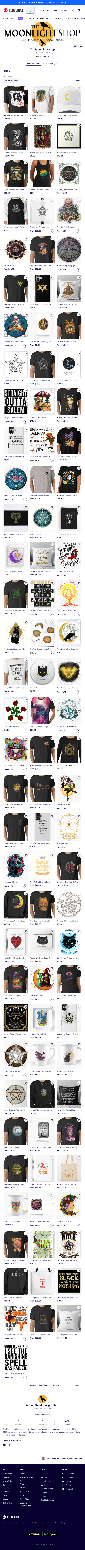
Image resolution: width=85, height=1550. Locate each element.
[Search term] (31, 10)
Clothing (16, 18)
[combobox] (30, 10)
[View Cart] (78, 10)
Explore (5, 18)
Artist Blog (24, 1499)
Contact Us (45, 1496)
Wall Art (48, 18)
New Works (7, 1481)
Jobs (22, 1495)
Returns (44, 1477)
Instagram (70, 1473)
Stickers (27, 18)
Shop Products (33, 63)
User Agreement (8, 1523)
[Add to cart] (52, 231)
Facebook (70, 1477)
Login (5, 1495)
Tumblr (68, 1485)
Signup (5, 1499)
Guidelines (45, 1485)
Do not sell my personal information (40, 1523)
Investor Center (26, 1477)
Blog (4, 1485)
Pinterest (69, 1489)
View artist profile (42, 56)
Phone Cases (38, 18)
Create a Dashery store (26, 1504)
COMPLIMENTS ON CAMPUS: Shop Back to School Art (42, 3)
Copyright (45, 1492)
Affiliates (23, 1488)
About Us (24, 1473)
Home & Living (60, 18)
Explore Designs (50, 63)
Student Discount (6, 1490)
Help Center (46, 1481)
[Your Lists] (73, 10)
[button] (42, 3)
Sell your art (25, 1491)
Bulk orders (7, 1503)
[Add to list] (25, 88)
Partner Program (23, 1482)
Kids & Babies (73, 18)
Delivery (44, 1473)
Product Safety (47, 1489)
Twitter (68, 1481)
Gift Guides (7, 1473)
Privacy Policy (21, 1523)
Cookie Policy (60, 1523)
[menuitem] (5, 18)
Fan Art (6, 1477)
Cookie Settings (47, 1500)
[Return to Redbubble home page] (13, 10)
